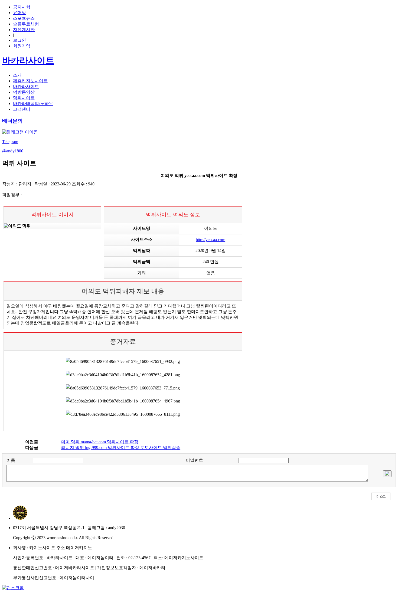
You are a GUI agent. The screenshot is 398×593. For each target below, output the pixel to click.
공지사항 (21, 7)
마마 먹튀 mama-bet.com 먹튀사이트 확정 (99, 442)
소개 (17, 75)
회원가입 (21, 46)
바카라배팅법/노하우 (33, 103)
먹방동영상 (24, 92)
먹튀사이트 (24, 98)
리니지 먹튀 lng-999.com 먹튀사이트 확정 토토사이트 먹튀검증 (120, 447)
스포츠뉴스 (24, 18)
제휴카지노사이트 (30, 80)
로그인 (19, 40)
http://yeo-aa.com (210, 239)
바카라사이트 (26, 86)
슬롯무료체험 (26, 24)
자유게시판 (24, 29)
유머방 (19, 12)
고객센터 (21, 109)
